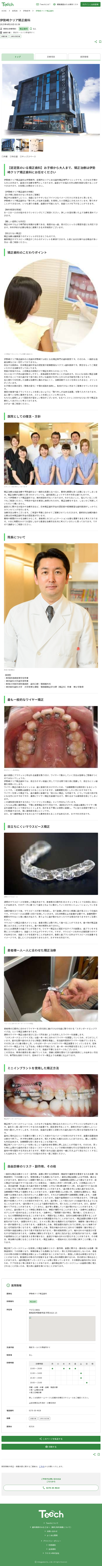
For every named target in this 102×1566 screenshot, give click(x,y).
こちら (41, 1466)
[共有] (96, 41)
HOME (4, 11)
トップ (18, 56)
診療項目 (51, 56)
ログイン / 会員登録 (90, 4)
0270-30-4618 (35, 1410)
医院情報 (84, 56)
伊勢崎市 (26, 11)
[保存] (100, 41)
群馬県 (15, 11)
